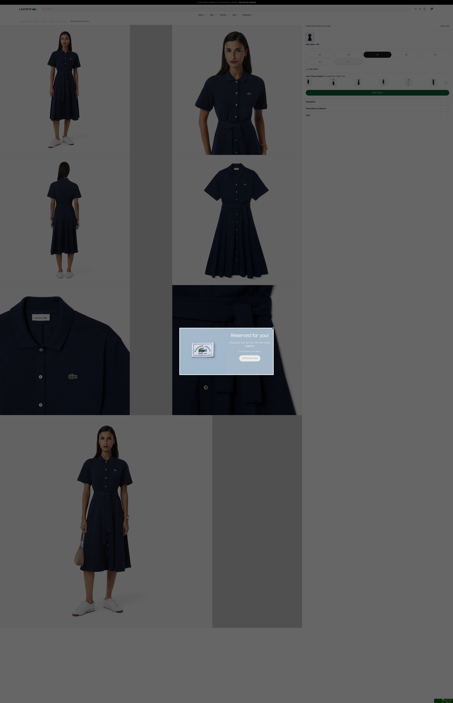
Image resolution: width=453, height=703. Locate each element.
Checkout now (250, 358)
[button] (273, 328)
